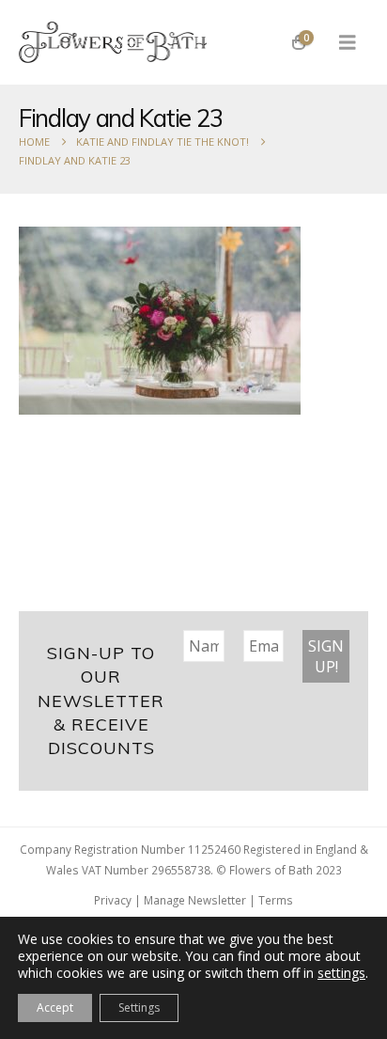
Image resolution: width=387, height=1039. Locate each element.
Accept (55, 1007)
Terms (275, 899)
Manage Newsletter (195, 899)
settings (341, 973)
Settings (139, 1007)
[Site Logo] (113, 42)
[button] (347, 42)
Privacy (113, 899)
